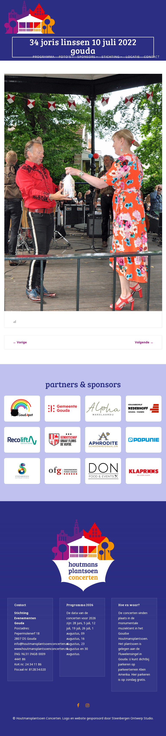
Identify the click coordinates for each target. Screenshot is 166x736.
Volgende (144, 342)
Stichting (111, 57)
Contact (152, 57)
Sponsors (86, 57)
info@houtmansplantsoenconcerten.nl (41, 644)
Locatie (133, 57)
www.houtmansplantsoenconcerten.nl (41, 649)
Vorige (20, 342)
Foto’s (65, 57)
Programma (43, 57)
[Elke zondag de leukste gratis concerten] (29, 16)
